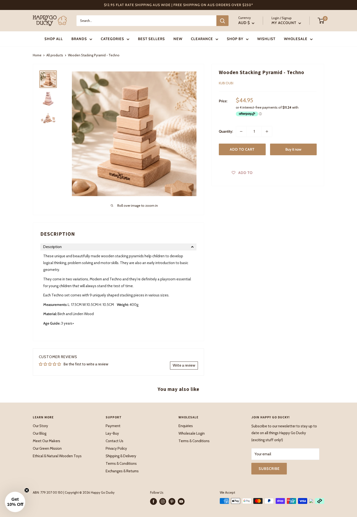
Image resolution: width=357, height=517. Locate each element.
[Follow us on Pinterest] (172, 501)
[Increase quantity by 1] (267, 131)
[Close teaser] (26, 490)
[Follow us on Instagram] (162, 501)
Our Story (40, 426)
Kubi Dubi (226, 83)
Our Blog (39, 433)
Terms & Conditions (121, 463)
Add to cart (242, 149)
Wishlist (266, 39)
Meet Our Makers (46, 441)
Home (37, 55)
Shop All (53, 39)
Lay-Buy (112, 433)
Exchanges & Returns (122, 471)
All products (54, 55)
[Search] (222, 20)
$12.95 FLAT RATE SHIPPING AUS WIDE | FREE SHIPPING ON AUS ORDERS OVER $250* (178, 5)
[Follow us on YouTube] (181, 501)
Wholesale (295, 39)
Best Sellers (151, 39)
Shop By (235, 39)
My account (284, 23)
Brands (79, 39)
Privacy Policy (116, 448)
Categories (112, 39)
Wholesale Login (191, 433)
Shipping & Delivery (121, 456)
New (177, 39)
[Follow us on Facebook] (153, 501)
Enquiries (185, 426)
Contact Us (114, 441)
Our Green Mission (47, 448)
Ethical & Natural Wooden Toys (57, 456)
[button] (118, 246)
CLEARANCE (202, 39)
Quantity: (226, 131)
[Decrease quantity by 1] (241, 131)
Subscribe (269, 468)
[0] (321, 20)
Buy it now (293, 149)
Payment (113, 426)
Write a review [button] (184, 365)
